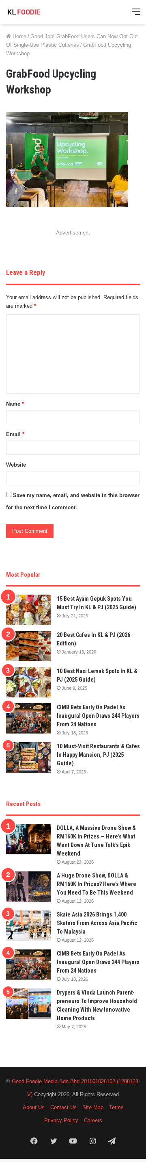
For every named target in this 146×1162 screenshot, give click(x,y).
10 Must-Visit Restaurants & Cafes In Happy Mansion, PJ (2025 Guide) (98, 755)
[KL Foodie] (38, 12)
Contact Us (63, 1107)
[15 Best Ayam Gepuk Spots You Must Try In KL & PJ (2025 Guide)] (28, 610)
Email (15, 434)
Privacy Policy (61, 1120)
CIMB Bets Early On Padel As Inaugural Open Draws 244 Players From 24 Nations (98, 716)
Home (18, 36)
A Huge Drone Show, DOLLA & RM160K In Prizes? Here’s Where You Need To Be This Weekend (96, 884)
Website (16, 465)
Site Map (92, 1107)
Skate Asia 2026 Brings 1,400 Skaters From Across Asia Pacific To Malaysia (97, 923)
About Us (34, 1107)
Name (15, 404)
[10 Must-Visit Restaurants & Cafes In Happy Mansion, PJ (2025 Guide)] (28, 757)
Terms (116, 1107)
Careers (93, 1120)
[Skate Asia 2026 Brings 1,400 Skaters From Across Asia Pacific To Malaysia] (28, 925)
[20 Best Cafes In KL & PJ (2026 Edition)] (28, 646)
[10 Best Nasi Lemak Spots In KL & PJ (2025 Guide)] (28, 682)
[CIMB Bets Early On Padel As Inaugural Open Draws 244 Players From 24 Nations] (28, 718)
